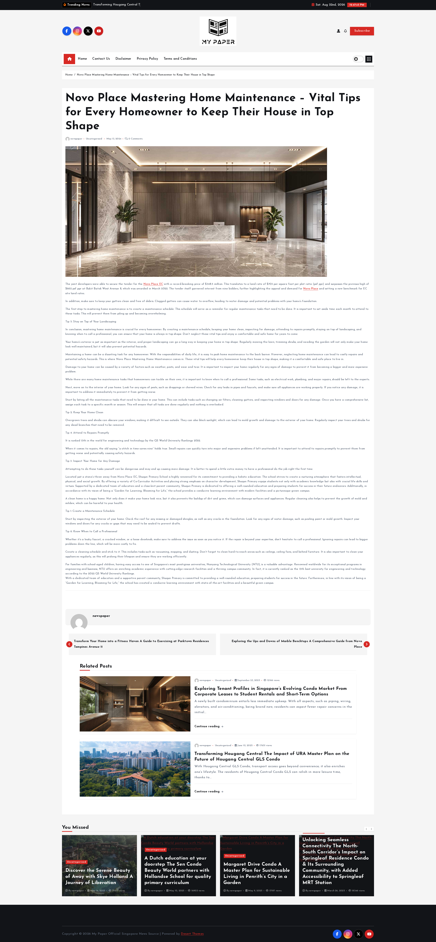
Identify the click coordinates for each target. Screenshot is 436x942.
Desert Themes (192, 934)
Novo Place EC (153, 284)
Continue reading (207, 726)
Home (82, 59)
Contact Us (101, 59)
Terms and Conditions (180, 59)
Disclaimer (123, 59)
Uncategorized (94, 139)
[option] (99, 865)
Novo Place (310, 288)
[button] (366, 828)
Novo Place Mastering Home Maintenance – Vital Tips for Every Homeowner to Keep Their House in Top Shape (146, 75)
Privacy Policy (147, 59)
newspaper (76, 139)
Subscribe (362, 30)
